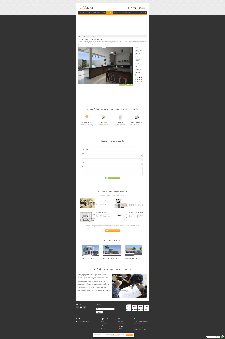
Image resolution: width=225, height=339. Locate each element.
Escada (137, 57)
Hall (136, 62)
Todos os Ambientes (140, 48)
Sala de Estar (138, 69)
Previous (77, 66)
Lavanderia (138, 65)
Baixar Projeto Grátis (114, 230)
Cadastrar (99, 312)
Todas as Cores (139, 75)
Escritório (138, 59)
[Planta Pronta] (85, 9)
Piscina (137, 66)
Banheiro (138, 53)
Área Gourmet (139, 51)
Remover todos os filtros (140, 83)
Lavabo (137, 63)
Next (134, 66)
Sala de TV (138, 72)
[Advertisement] (112, 25)
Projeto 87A (130, 84)
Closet (137, 54)
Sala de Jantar (139, 70)
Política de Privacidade (115, 335)
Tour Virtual (123, 84)
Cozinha (137, 56)
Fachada (137, 60)
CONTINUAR (129, 335)
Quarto (137, 67)
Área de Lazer (139, 50)
